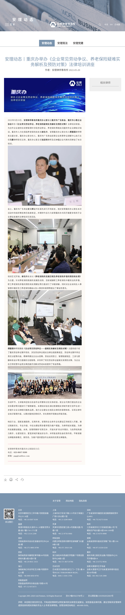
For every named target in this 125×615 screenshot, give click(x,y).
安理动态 (47, 43)
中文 (106, 25)
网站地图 (70, 501)
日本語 (117, 25)
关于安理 (56, 501)
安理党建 (78, 43)
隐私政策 (83, 501)
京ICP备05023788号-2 (75, 596)
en (111, 25)
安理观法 (62, 43)
